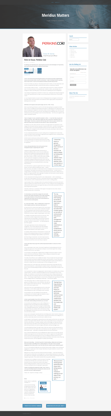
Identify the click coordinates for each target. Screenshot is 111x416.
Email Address (73, 73)
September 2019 (73, 52)
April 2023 (72, 49)
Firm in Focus (27, 398)
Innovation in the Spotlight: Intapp (55, 405)
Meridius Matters (55, 15)
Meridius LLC (57, 2)
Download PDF (27, 74)
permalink (33, 398)
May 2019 (72, 54)
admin (33, 62)
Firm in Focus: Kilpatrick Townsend (32, 405)
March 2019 (72, 57)
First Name (72, 77)
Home (52, 2)
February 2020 (73, 51)
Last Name (72, 80)
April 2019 (72, 55)
